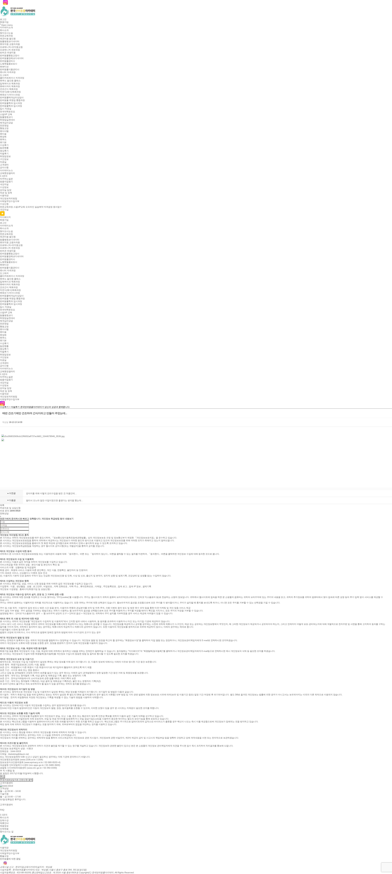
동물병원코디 (6, 117)
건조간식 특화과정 (9, 89)
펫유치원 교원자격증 (10, 44)
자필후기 (4, 153)
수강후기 (4, 145)
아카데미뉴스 (6, 170)
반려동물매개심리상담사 (12, 97)
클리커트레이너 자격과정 (12, 78)
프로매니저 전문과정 (10, 50)
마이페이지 (5, 217)
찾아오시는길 (6, 33)
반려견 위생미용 (8, 52)
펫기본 (3, 142)
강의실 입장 (5, 190)
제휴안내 (4, 823)
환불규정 (4, 856)
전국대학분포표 (7, 111)
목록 (2, 505)
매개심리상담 (6, 123)
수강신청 (4, 204)
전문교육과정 (6, 36)
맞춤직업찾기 (6, 181)
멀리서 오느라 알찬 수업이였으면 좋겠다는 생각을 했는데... (54, 500)
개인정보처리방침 (8, 198)
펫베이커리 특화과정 (10, 86)
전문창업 (4, 125)
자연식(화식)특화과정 (10, 92)
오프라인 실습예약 (34, 207)
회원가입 (4, 22)
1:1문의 (3, 176)
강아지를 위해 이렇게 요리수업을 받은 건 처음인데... (51, 493)
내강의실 (4, 184)
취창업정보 (5, 156)
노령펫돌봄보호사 (8, 64)
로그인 (3, 19)
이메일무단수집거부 (9, 201)
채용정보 (4, 826)
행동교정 (4, 128)
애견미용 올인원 (8, 38)
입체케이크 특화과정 (10, 83)
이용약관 (4, 195)
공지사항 (4, 167)
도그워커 (4, 75)
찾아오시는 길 (6, 831)
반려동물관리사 (7, 61)
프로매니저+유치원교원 (11, 47)
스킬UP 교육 (6, 114)
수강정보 (4, 187)
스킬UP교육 (19, 207)
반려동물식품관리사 (9, 69)
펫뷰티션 (4, 66)
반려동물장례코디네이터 (12, 58)
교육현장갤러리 (7, 173)
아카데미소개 (6, 27)
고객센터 (4, 164)
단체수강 (4, 820)
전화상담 (4, 513)
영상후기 (4, 151)
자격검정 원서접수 (53, 207)
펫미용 (3, 134)
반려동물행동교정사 (9, 55)
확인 (2, 776)
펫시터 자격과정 (8, 72)
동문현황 (4, 148)
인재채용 (4, 829)
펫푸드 (3, 139)
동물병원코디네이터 (9, 41)
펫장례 (3, 136)
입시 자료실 (5, 109)
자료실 (3, 162)
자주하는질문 (6, 179)
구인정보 (4, 159)
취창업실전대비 (7, 120)
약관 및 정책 (6, 193)
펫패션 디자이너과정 (10, 94)
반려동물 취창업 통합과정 (12, 100)
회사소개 (4, 30)
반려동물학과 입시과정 (11, 103)
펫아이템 (4, 131)
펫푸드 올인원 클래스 (10, 81)
